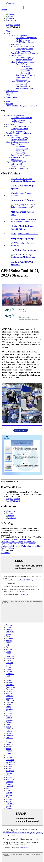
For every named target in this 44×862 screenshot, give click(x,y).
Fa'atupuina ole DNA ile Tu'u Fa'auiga (16, 546)
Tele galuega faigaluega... (23, 238)
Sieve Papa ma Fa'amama (25, 75)
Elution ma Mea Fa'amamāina (22, 46)
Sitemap (15, 539)
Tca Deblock (37, 546)
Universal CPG (22, 84)
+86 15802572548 (13, 501)
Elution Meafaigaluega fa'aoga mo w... (22, 227)
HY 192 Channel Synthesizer (27, 42)
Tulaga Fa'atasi (21, 64)
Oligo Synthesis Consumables (22, 62)
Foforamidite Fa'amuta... (23, 200)
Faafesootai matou (13, 97)
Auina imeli (5, 553)
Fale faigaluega (16, 55)
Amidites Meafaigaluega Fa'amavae (24, 53)
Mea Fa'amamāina (23, 51)
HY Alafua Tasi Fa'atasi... (24, 250)
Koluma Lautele (27, 69)
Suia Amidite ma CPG (24, 88)
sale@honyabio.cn (13, 499)
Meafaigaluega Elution (24, 49)
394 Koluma (25, 71)
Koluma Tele (26, 73)
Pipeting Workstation (24, 60)
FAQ (8, 95)
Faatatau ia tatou (12, 91)
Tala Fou (9, 93)
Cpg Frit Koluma (7, 548)
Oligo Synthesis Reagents (21, 82)
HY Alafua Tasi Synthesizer (26, 38)
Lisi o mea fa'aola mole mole (12, 542)
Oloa (8, 33)
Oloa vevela (5, 539)
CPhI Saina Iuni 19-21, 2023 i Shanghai (21, 106)
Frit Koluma (25, 66)
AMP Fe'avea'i (25, 539)
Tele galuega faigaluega (25, 57)
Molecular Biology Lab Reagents (22, 544)
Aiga (8, 31)
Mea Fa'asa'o (16, 44)
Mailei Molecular (22, 77)
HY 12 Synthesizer (23, 40)
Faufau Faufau (21, 80)
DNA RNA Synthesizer (20, 35)
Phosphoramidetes (23, 86)
